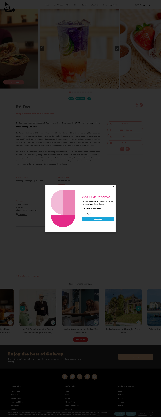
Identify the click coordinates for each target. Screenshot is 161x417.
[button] (113, 187)
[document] (80, 208)
